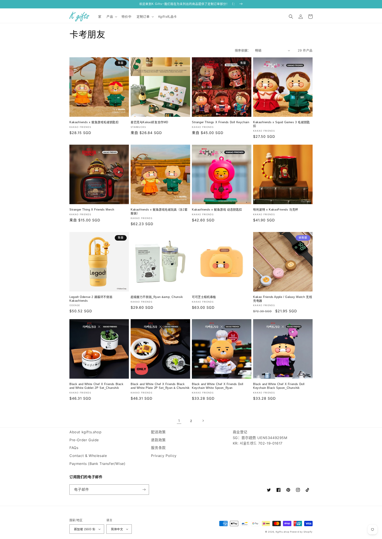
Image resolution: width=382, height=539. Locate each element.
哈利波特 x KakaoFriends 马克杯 (275, 209)
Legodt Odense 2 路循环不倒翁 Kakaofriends (90, 298)
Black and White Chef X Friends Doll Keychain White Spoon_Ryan (217, 385)
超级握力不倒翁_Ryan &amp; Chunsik (157, 297)
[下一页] (203, 421)
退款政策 (158, 440)
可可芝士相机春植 (204, 297)
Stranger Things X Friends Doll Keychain (220, 122)
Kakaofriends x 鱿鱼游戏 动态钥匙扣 (217, 209)
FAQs (73, 447)
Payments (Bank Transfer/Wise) (97, 463)
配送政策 (158, 432)
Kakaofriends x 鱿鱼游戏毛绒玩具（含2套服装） (159, 211)
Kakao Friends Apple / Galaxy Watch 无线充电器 (282, 298)
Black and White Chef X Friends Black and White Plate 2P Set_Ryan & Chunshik (160, 385)
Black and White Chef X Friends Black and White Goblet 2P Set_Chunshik (96, 385)
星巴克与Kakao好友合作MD (149, 122)
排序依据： (243, 50)
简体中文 (117, 529)
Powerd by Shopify (301, 531)
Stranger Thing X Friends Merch (91, 209)
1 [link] (179, 420)
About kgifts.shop (85, 432)
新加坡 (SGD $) (84, 529)
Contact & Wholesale (88, 455)
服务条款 (158, 447)
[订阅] (144, 489)
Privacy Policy (163, 455)
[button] (111, 16)
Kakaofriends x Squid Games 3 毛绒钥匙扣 (281, 124)
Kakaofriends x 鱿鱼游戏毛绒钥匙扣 (93, 122)
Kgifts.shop (282, 531)
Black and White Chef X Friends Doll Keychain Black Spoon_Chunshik (279, 385)
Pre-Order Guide (84, 440)
